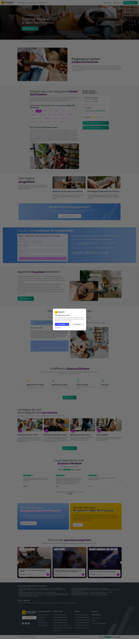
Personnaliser (58, 327)
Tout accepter (62, 324)
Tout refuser (77, 324)
